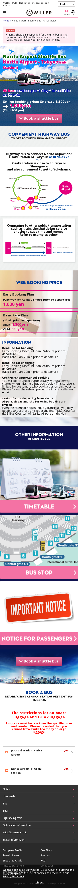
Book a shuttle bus (41, 118)
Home (6, 20)
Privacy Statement (13, 876)
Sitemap (45, 855)
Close (39, 882)
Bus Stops (46, 850)
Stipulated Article (12, 860)
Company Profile (12, 850)
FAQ (43, 860)
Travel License (11, 855)
